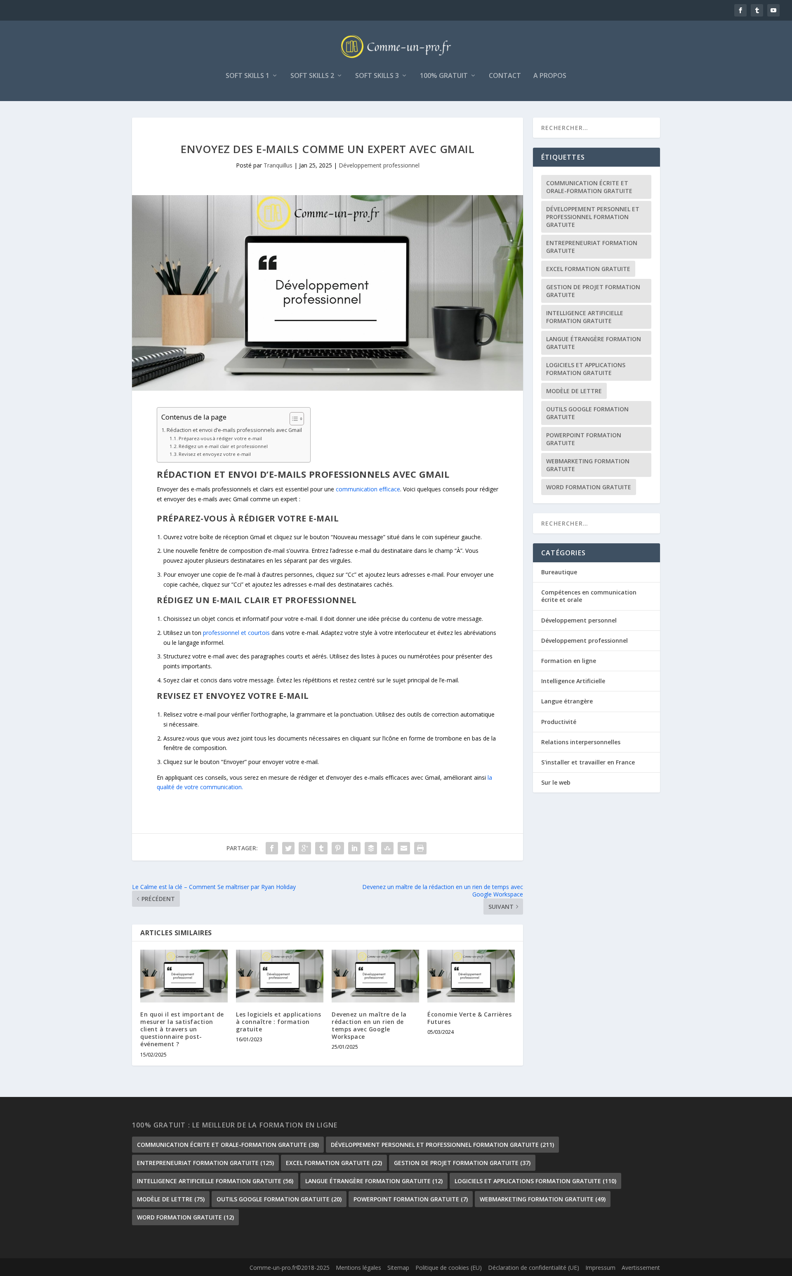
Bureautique (559, 572)
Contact (505, 76)
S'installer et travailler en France (588, 762)
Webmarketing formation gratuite (587, 465)
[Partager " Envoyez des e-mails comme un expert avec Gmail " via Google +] (305, 848)
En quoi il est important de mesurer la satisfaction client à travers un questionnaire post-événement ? (182, 1029)
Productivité (558, 722)
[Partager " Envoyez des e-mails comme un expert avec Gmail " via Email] (404, 848)
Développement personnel (579, 620)
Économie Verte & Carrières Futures (469, 1018)
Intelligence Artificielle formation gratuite (584, 317)
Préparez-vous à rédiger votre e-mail (220, 438)
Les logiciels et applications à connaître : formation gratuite (278, 1021)
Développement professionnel (379, 165)
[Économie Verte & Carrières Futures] (471, 976)
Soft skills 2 (312, 76)
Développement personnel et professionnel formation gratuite (592, 217)
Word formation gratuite (588, 487)
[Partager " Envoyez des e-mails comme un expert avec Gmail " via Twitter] (288, 848)
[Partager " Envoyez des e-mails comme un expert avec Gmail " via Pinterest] (338, 848)
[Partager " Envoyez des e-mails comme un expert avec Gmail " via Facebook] (272, 848)
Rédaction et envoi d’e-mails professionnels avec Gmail (234, 430)
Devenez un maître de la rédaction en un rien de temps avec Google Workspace (369, 1025)
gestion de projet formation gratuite (593, 291)
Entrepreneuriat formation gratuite (591, 247)
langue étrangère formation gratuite (593, 343)
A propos (549, 76)
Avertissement (641, 1267)
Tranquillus (278, 165)
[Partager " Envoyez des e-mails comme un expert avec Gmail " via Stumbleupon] (387, 848)
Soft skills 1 (247, 76)
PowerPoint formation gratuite (583, 439)
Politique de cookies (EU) (448, 1267)
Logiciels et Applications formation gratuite (585, 369)
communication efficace (368, 489)
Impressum (600, 1267)
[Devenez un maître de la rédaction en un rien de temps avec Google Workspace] (375, 976)
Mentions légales (358, 1267)
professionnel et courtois (235, 633)
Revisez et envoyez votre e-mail (215, 454)
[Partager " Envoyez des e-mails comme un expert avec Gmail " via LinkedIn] (354, 848)
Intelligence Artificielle (573, 681)
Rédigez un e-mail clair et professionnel (223, 446)
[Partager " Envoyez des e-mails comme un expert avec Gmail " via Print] (420, 848)
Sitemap (398, 1267)
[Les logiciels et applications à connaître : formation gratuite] (279, 976)
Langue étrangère (567, 701)
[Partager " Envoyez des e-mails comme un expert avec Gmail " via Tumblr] (321, 848)
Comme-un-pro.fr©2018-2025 (290, 1267)
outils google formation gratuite (587, 413)
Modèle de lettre (574, 391)
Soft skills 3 (377, 76)
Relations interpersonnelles (580, 742)
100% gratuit (444, 76)
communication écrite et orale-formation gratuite (589, 187)
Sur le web (555, 782)
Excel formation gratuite (588, 269)
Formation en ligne (568, 661)
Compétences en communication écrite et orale (588, 596)
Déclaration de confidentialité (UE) (533, 1267)
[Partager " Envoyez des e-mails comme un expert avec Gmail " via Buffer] (371, 848)
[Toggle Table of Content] (292, 419)
